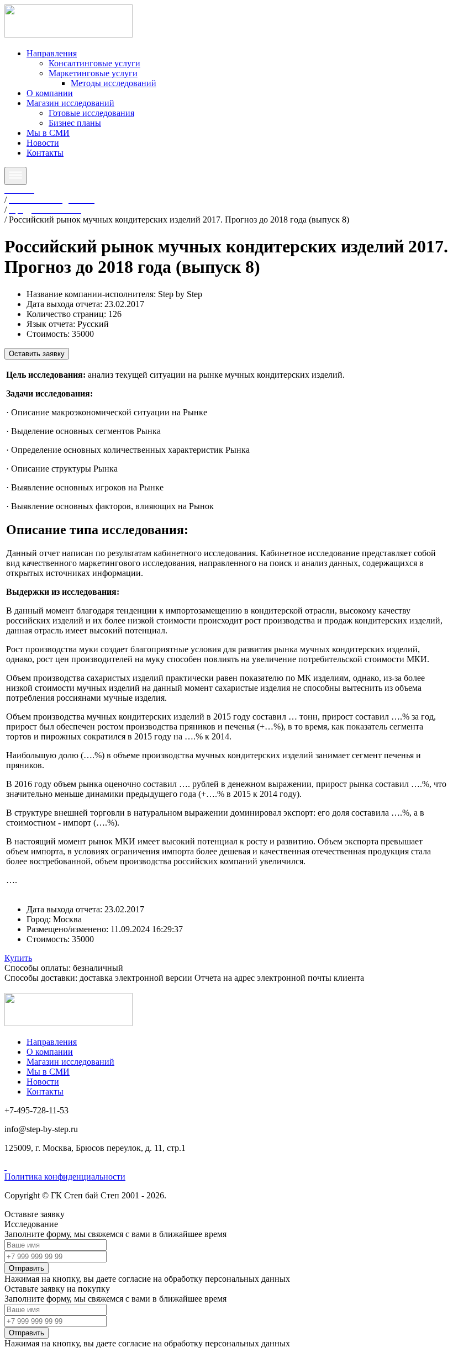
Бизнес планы (75, 123)
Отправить (26, 1268)
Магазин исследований (70, 103)
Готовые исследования (91, 113)
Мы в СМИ (48, 133)
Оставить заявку (37, 354)
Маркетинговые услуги (93, 73)
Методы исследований (113, 83)
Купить (18, 958)
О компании (50, 93)
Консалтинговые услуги (94, 63)
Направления (52, 53)
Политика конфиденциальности (64, 1176)
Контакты (45, 152)
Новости (43, 142)
